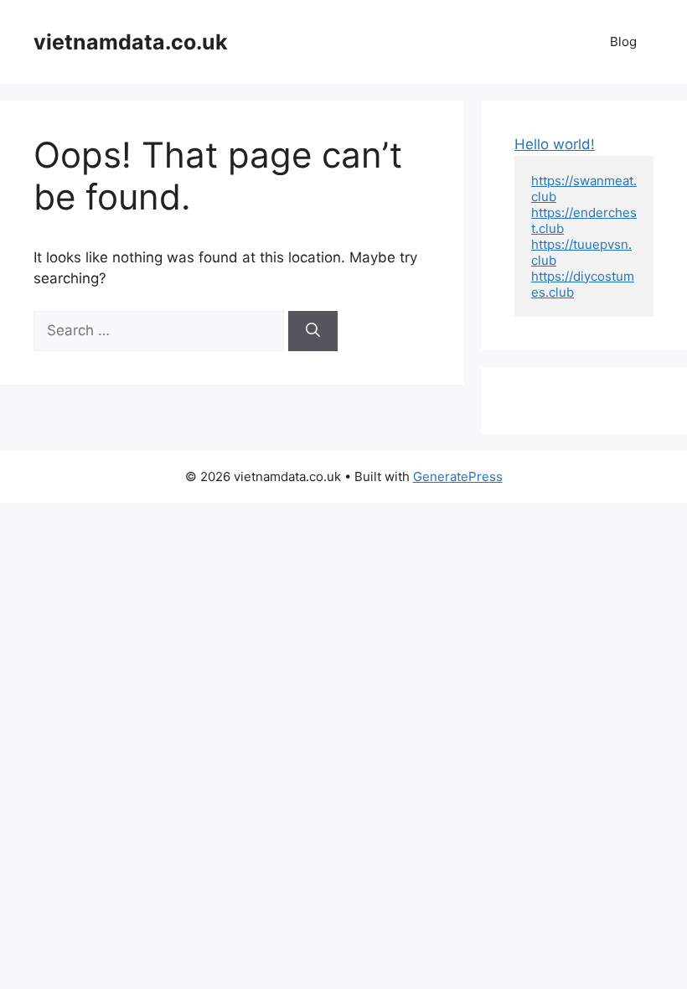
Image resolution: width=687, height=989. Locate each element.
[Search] (313, 331)
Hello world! (554, 144)
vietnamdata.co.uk (131, 41)
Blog (623, 41)
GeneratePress (458, 476)
